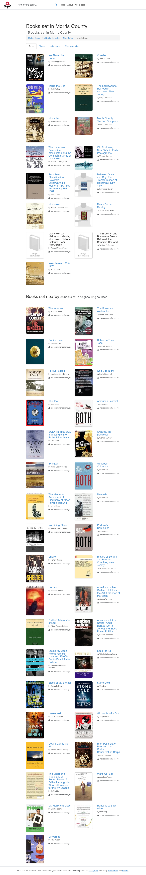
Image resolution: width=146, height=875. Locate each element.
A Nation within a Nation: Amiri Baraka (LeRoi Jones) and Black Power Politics (107, 625)
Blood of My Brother (59, 682)
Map (63, 4)
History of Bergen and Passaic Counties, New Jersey (107, 561)
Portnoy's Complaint (103, 526)
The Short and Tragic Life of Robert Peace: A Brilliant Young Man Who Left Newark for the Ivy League (59, 780)
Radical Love (55, 340)
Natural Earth (113, 870)
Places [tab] (42, 46)
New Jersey (68, 38)
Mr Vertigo (54, 836)
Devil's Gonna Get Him (58, 745)
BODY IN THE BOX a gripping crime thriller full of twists (59, 434)
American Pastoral (107, 401)
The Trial (53, 401)
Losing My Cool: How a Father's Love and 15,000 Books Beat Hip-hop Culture (59, 656)
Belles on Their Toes (105, 341)
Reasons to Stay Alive (106, 807)
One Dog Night (105, 370)
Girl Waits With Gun (108, 713)
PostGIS (125, 870)
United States (34, 38)
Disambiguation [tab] (72, 46)
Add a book (80, 4)
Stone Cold (103, 682)
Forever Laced (56, 370)
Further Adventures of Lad (59, 621)
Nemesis (102, 494)
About (70, 4)
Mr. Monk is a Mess (59, 805)
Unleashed (54, 713)
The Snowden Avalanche (105, 309)
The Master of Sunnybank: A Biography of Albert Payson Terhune (59, 498)
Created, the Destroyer (104, 433)
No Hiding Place (57, 525)
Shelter (52, 556)
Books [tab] (31, 46)
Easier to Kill (104, 650)
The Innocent (55, 308)
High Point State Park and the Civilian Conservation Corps (108, 748)
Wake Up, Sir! (105, 773)
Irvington (53, 463)
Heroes (52, 587)
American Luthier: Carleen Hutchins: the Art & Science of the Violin (108, 591)
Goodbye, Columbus (103, 465)
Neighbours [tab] (55, 46)
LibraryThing (93, 870)
